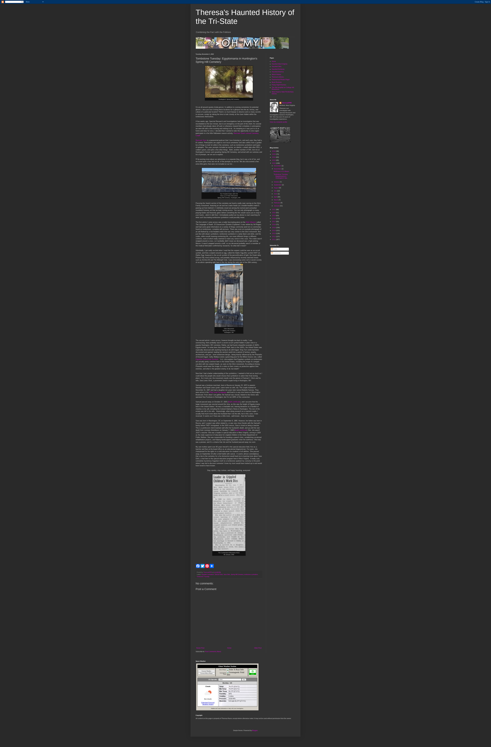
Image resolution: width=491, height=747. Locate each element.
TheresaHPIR (287, 103)
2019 (274, 215)
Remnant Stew (201, 140)
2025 (274, 154)
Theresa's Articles (278, 77)
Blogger (255, 730)
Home (229, 648)
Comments (277, 253)
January (277, 206)
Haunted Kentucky (278, 69)
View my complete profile (278, 122)
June (276, 194)
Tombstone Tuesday (203, 576)
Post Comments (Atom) (213, 651)
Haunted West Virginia (279, 64)
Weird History (276, 74)
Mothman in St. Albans (281, 171)
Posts (275, 249)
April (275, 197)
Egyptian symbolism (208, 574)
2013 (274, 233)
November (278, 169)
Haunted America (278, 72)
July (275, 191)
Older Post (257, 648)
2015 (274, 227)
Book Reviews (277, 82)
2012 (274, 236)
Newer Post (200, 648)
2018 (274, 218)
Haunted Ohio (276, 66)
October (277, 182)
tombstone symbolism (251, 574)
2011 (274, 239)
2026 (274, 151)
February (277, 203)
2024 (274, 157)
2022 (274, 163)
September (278, 185)
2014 (274, 230)
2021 (274, 209)
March (276, 200)
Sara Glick (227, 574)
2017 (274, 221)
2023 (274, 160)
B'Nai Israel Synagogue (217, 392)
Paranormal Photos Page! (281, 79)
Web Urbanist (251, 222)
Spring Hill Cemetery (237, 574)
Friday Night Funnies (279, 85)
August (276, 188)
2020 (274, 213)
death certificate (234, 402)
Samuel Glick (219, 574)
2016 (274, 224)
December (278, 166)
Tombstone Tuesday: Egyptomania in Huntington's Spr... (281, 176)
